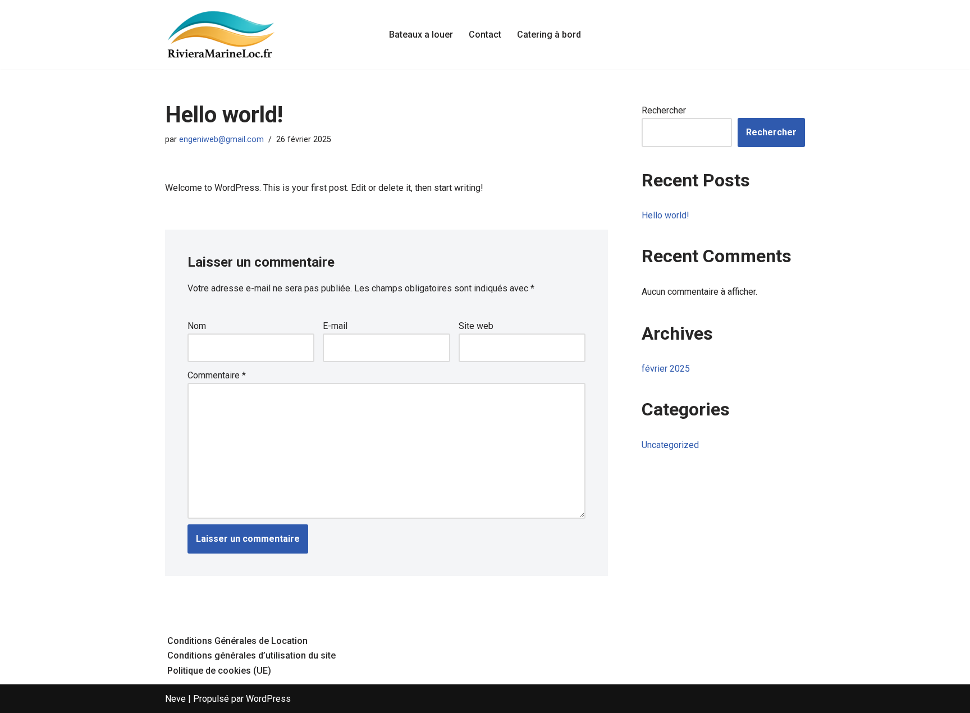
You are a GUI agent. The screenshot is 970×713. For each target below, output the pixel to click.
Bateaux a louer (421, 34)
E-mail (335, 326)
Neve (175, 698)
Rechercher (664, 110)
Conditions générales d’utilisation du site (251, 655)
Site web (476, 326)
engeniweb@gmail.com (221, 139)
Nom (196, 326)
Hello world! (665, 215)
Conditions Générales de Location (237, 641)
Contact (485, 34)
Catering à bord (549, 34)
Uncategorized (670, 445)
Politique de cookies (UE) (219, 670)
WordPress (268, 698)
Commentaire (216, 375)
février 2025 (666, 368)
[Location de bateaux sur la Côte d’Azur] (221, 34)
